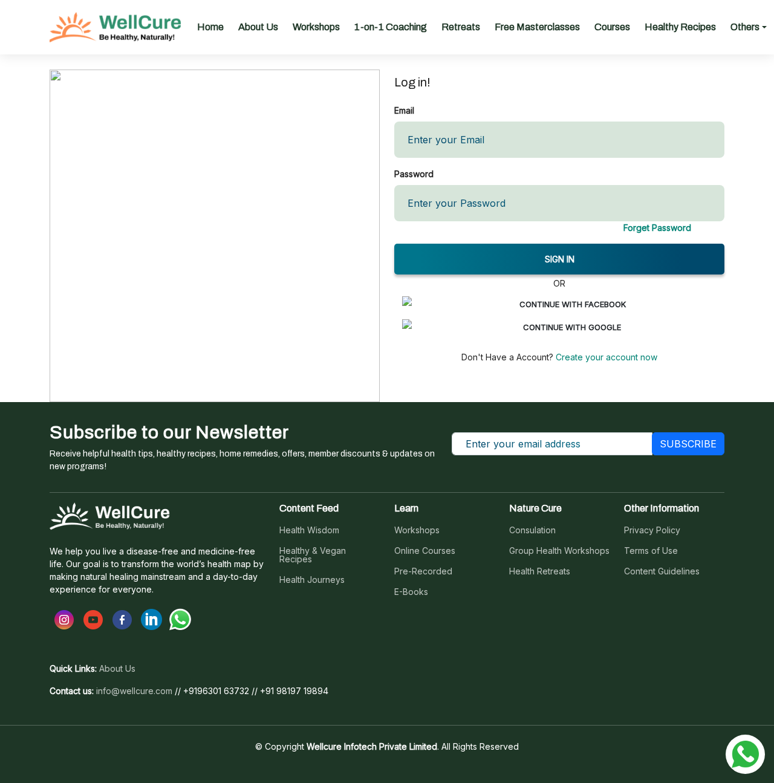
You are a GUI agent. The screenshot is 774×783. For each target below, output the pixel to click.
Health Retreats (539, 571)
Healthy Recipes (680, 27)
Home (210, 27)
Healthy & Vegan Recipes (312, 555)
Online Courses (424, 551)
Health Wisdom (309, 530)
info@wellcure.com (134, 691)
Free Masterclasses (537, 27)
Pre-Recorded (423, 571)
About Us (258, 27)
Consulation (532, 530)
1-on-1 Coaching (390, 27)
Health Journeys (312, 580)
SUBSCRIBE (688, 444)
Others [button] (744, 27)
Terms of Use (651, 551)
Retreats (460, 27)
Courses (612, 27)
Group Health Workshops (559, 551)
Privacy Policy (652, 530)
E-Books (411, 592)
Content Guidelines (662, 571)
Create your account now (605, 357)
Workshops (316, 27)
